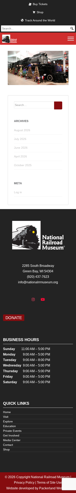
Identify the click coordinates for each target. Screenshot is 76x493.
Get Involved (11, 435)
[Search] (58, 105)
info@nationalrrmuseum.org (38, 282)
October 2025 (23, 165)
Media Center (11, 440)
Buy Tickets (40, 4)
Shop (40, 12)
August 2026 (22, 130)
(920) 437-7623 (38, 276)
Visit (5, 416)
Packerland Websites (54, 488)
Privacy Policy (24, 482)
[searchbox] (38, 28)
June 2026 (21, 147)
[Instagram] (33, 299)
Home (7, 412)
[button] (72, 28)
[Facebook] (23, 299)
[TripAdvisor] (52, 299)
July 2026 (20, 139)
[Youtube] (43, 299)
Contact (8, 444)
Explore (8, 421)
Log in (18, 192)
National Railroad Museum (50, 477)
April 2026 (20, 156)
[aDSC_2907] (38, 67)
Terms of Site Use (49, 482)
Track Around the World (40, 20)
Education (9, 426)
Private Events (12, 430)
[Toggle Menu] (70, 39)
